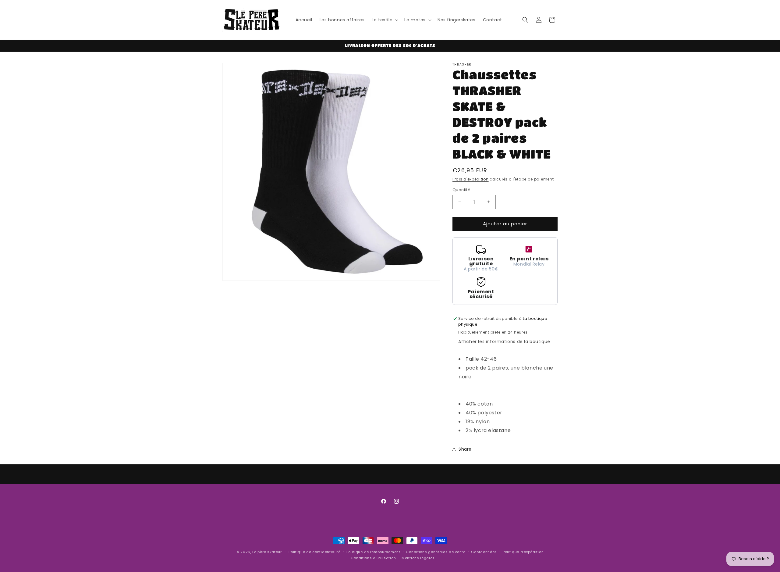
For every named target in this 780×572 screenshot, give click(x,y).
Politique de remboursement (373, 551)
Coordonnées (484, 551)
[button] (384, 19)
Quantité (461, 190)
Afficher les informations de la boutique (504, 341)
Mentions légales (418, 558)
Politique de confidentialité (315, 551)
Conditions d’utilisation (373, 558)
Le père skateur (267, 551)
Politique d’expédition (523, 551)
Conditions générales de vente (435, 551)
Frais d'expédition (470, 179)
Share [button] (465, 449)
